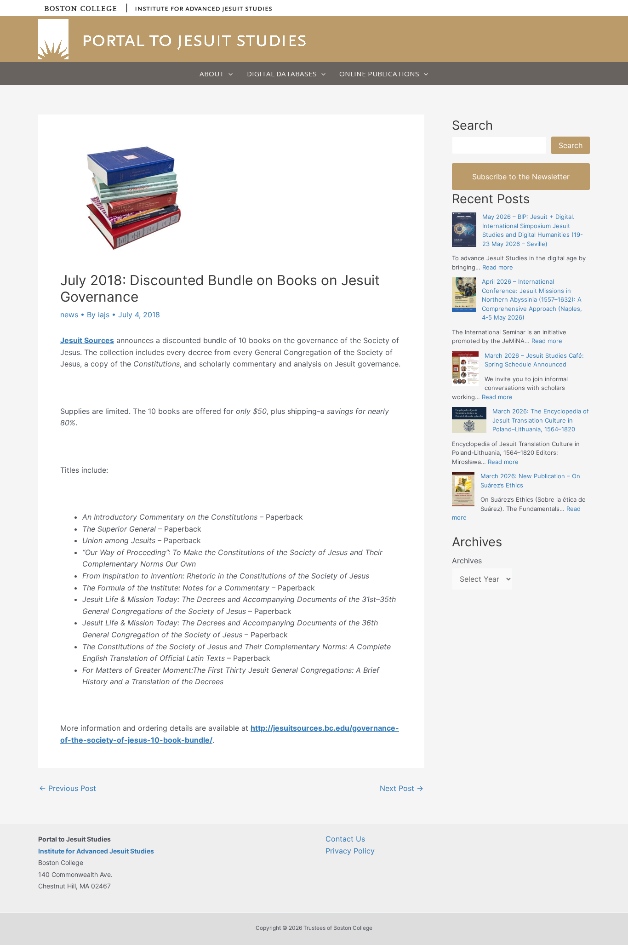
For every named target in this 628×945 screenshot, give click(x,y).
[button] (228, 73)
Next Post (401, 788)
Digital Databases (282, 73)
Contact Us (345, 838)
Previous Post (67, 788)
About (212, 73)
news (69, 314)
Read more (497, 267)
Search (570, 145)
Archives (467, 560)
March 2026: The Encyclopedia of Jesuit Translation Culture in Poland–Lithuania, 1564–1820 (540, 420)
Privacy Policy (350, 850)
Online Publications (379, 73)
